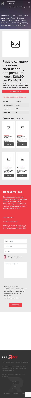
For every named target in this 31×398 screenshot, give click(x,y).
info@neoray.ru (22, 7)
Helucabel (11, 374)
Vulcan (12, 16)
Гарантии (15, 393)
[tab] (15, 97)
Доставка (7, 393)
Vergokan (22, 374)
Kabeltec (5, 376)
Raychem (5, 374)
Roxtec (17, 374)
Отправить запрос (15, 91)
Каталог (14, 381)
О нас (15, 386)
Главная (4, 16)
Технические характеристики (14, 97)
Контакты (15, 389)
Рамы (19, 16)
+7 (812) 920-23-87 (13, 7)
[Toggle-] (28, 3)
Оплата (24, 393)
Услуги (15, 384)
